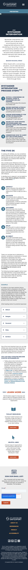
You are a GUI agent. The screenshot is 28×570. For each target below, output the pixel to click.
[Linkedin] (12, 541)
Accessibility (14, 533)
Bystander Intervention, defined (14, 60)
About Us (14, 523)
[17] (14, 179)
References (14, 526)
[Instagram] (19, 541)
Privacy (14, 530)
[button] (23, 4)
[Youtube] (15, 541)
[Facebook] (9, 541)
